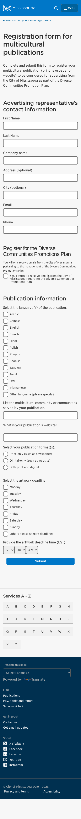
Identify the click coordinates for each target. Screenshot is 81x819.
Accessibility (51, 791)
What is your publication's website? (30, 425)
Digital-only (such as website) (30, 460)
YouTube (15, 759)
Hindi (13, 340)
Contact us (10, 722)
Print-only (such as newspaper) (31, 453)
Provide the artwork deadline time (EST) (34, 542)
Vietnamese (18, 387)
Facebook (15, 749)
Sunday (15, 527)
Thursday (16, 507)
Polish (14, 347)
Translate (38, 679)
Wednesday (18, 500)
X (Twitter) (16, 743)
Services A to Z (13, 706)
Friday (14, 513)
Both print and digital (24, 467)
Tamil (13, 374)
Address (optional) (17, 170)
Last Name (11, 136)
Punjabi (15, 354)
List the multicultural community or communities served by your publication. (40, 405)
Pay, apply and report (18, 701)
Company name (15, 153)
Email (7, 205)
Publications (11, 695)
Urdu (13, 381)
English (15, 327)
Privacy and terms (16, 791)
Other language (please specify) (32, 394)
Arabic (14, 314)
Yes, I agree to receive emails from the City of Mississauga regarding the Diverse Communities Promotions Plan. (42, 278)
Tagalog (15, 367)
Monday (15, 487)
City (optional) (14, 188)
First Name (11, 118)
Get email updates (15, 727)
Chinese (15, 320)
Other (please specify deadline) (31, 533)
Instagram (16, 765)
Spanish (15, 360)
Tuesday (15, 493)
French (14, 334)
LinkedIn (15, 754)
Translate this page (15, 664)
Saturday (16, 520)
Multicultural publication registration (28, 20)
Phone (8, 222)
